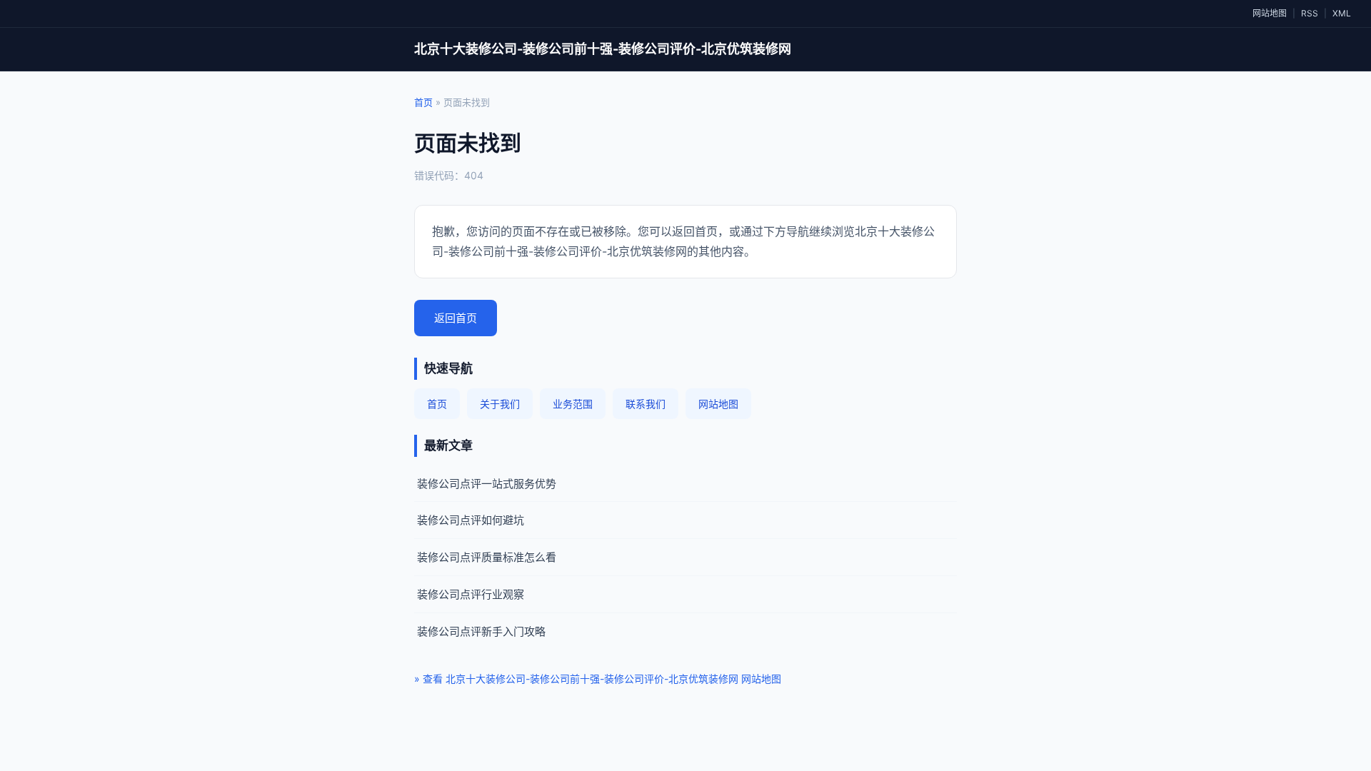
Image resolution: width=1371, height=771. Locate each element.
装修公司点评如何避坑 (470, 520)
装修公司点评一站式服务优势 (486, 483)
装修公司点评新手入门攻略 (481, 631)
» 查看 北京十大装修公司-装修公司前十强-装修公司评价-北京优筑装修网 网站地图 (597, 678)
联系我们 (646, 404)
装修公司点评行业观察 (470, 594)
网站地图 (1269, 13)
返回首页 (455, 318)
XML (1341, 13)
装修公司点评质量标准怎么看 (486, 557)
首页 (423, 102)
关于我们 (500, 404)
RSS (1309, 13)
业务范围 (573, 404)
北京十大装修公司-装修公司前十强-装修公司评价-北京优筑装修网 (602, 48)
